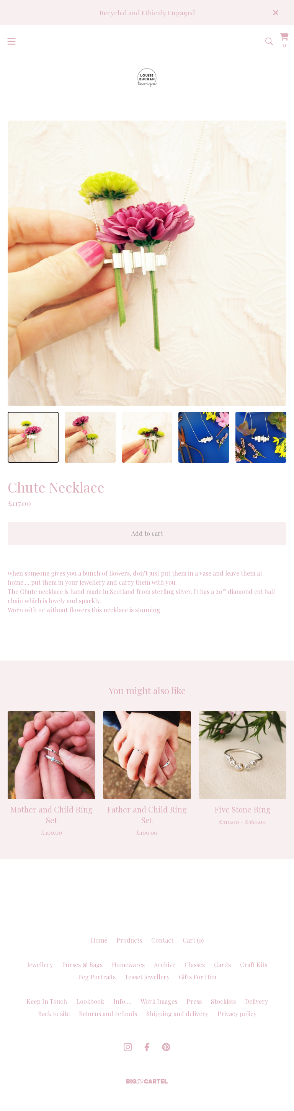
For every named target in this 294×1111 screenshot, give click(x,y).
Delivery (256, 1001)
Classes (195, 965)
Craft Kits (253, 965)
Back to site (54, 1014)
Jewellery (40, 965)
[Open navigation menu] (11, 41)
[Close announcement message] (276, 13)
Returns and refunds (108, 1014)
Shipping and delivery (177, 1014)
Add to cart (147, 533)
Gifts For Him (197, 977)
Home (99, 940)
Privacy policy (236, 1014)
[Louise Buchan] (147, 77)
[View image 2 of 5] (90, 437)
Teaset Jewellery (147, 977)
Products (129, 940)
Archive (164, 965)
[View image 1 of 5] (33, 437)
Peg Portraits (97, 977)
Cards (222, 965)
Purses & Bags (82, 965)
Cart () (193, 940)
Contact (162, 940)
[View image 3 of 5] (147, 437)
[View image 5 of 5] (260, 437)
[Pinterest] (166, 1047)
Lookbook (90, 1001)
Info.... (122, 1001)
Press (194, 1001)
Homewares (128, 965)
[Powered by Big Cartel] (147, 1081)
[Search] (269, 41)
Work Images (158, 1001)
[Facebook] (147, 1047)
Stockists (223, 1001)
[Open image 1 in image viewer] (147, 263)
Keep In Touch (46, 1001)
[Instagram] (128, 1047)
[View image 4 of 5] (203, 437)
